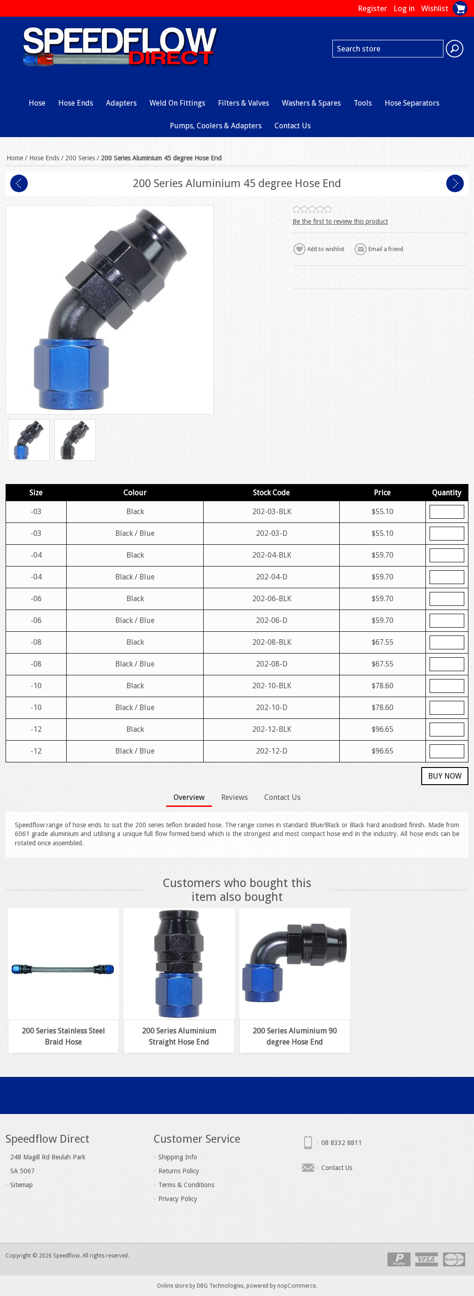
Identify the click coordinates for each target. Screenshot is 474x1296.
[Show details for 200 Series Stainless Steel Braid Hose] (63, 963)
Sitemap (21, 1185)
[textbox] (387, 48)
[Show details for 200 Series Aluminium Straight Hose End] (179, 963)
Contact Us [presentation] (282, 797)
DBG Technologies (220, 1286)
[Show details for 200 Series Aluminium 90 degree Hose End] (294, 963)
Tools (363, 103)
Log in (404, 8)
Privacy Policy (177, 1198)
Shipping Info (177, 1157)
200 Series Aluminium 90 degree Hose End (295, 1036)
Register (372, 8)
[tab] (189, 798)
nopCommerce (296, 1286)
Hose (37, 103)
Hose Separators (412, 103)
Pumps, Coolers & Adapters (216, 125)
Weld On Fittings (177, 103)
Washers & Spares (311, 103)
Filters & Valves (243, 103)
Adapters (121, 103)
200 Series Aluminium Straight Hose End (179, 1036)
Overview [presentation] (189, 797)
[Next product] (455, 183)
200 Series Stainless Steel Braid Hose (63, 1036)
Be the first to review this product (340, 221)
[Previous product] (19, 183)
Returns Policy (178, 1171)
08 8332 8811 (341, 1142)
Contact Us (292, 125)
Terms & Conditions (186, 1185)
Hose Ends (75, 103)
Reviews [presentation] (234, 797)
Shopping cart (460, 8)
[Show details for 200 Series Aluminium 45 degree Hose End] (29, 440)
